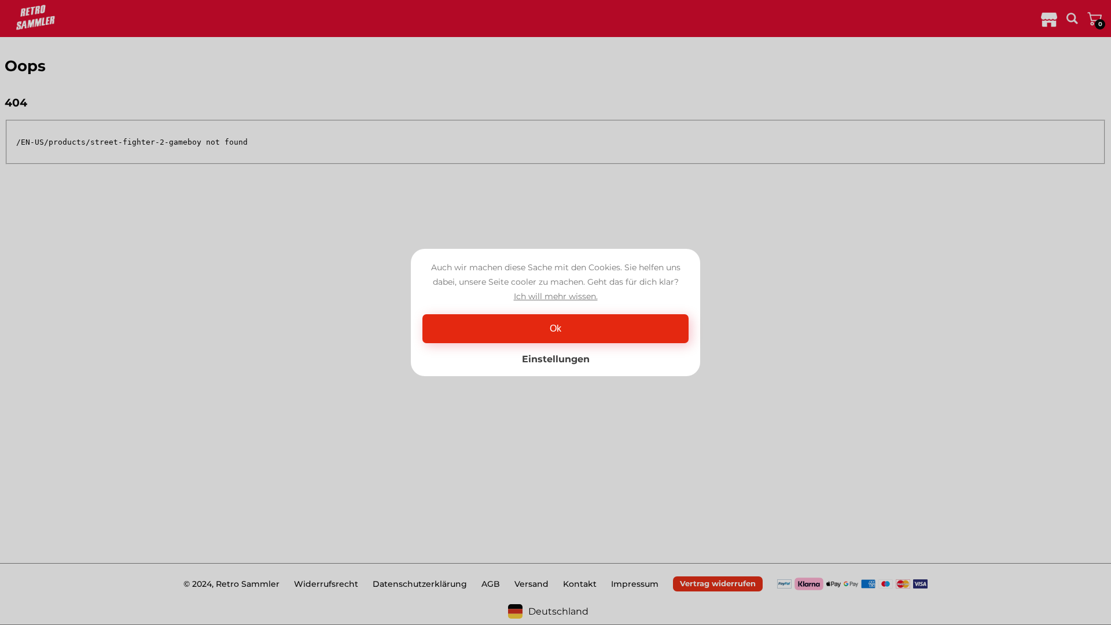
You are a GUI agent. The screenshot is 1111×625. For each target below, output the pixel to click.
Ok (555, 328)
